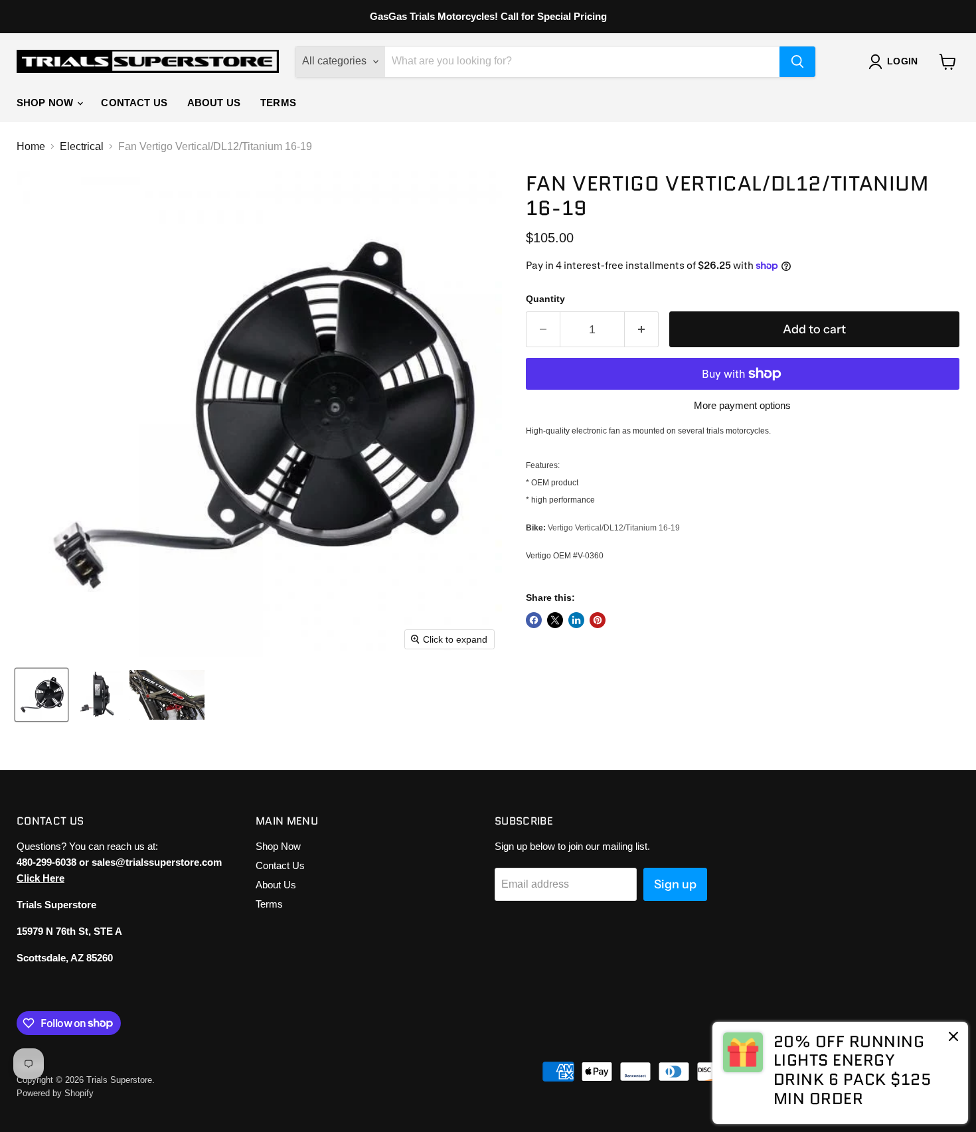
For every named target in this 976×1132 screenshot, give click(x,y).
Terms (278, 102)
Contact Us (134, 102)
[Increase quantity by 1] (642, 329)
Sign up (675, 884)
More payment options (742, 405)
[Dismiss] (953, 1038)
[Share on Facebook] (534, 620)
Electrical (82, 146)
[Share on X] (555, 620)
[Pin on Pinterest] (598, 620)
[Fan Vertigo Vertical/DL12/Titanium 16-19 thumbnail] (41, 695)
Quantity (545, 298)
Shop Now (46, 102)
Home (31, 146)
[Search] (797, 61)
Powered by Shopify (55, 1093)
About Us (213, 102)
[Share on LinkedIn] (576, 620)
